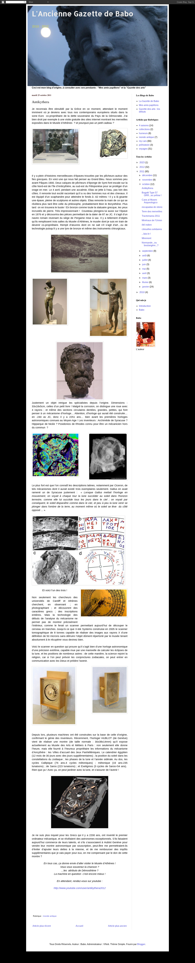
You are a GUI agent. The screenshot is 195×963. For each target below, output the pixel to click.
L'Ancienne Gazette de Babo (82, 13)
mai (144, 269)
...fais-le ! (146, 234)
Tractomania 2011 (151, 216)
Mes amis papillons (148, 105)
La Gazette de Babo (149, 101)
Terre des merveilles (152, 211)
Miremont (146, 238)
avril (144, 273)
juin (144, 264)
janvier (146, 286)
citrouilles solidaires (152, 229)
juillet (145, 260)
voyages (143, 149)
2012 (142, 167)
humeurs (143, 133)
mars (145, 278)
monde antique (50, 916)
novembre (147, 180)
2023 (142, 162)
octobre (146, 184)
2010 (142, 292)
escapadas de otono (152, 207)
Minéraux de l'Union (152, 220)
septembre (147, 251)
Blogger (141, 944)
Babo (141, 310)
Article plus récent (42, 926)
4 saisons (144, 125)
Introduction (145, 306)
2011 (142, 171)
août (144, 255)
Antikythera (147, 188)
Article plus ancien (117, 926)
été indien (147, 225)
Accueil (79, 926)
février (145, 282)
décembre (147, 175)
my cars (143, 141)
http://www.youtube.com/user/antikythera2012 (80, 888)
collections (144, 129)
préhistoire (144, 145)
